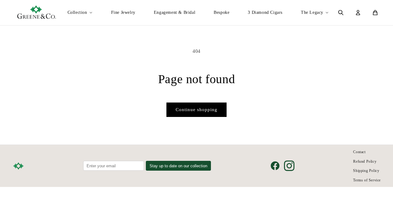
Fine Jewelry (123, 12)
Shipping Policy (366, 171)
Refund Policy (364, 161)
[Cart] (375, 12)
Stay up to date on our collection (178, 166)
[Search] (340, 12)
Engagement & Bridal (174, 12)
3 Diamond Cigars (265, 12)
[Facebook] (275, 166)
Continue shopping (196, 109)
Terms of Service (367, 180)
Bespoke (221, 12)
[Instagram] (289, 166)
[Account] (358, 12)
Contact (359, 152)
